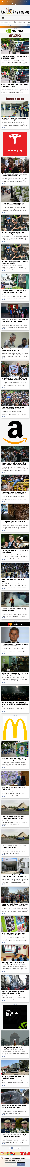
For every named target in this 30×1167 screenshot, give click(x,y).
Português (15, 4)
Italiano (26, 1)
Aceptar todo (21, 1164)
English (9, 1)
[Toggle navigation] (3, 18)
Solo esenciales (10, 1164)
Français (20, 1)
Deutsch (3, 1)
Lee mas (3, 127)
